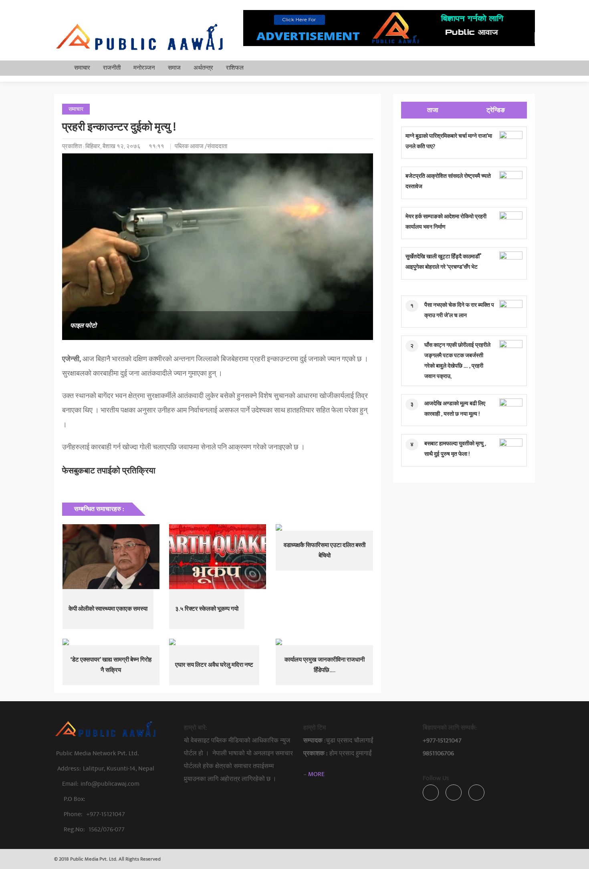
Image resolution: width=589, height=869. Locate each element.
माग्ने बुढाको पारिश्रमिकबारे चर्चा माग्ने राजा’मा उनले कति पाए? (448, 141)
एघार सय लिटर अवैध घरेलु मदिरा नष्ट (214, 665)
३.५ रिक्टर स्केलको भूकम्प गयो (206, 609)
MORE (316, 774)
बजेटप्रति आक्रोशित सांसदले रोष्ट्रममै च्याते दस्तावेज (448, 181)
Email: (100, 783)
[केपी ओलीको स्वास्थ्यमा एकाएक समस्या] (111, 556)
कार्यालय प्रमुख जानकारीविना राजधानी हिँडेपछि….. (324, 665)
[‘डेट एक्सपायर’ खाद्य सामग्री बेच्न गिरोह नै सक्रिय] (111, 642)
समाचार (82, 68)
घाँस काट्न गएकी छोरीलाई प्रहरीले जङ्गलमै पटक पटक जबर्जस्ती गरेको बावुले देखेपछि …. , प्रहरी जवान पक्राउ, (457, 360)
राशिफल (235, 68)
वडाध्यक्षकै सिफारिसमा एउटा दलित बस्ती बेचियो (324, 550)
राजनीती (112, 68)
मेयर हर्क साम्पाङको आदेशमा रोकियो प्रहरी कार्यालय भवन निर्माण (445, 221)
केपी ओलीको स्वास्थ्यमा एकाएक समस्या (108, 609)
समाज (174, 68)
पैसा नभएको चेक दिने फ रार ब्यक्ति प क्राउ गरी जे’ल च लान (459, 310)
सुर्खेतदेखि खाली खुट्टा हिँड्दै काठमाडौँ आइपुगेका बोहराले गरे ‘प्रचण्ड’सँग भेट (442, 262)
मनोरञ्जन (144, 68)
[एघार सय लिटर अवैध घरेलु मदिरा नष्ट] (217, 642)
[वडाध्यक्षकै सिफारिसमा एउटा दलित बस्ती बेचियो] (324, 527)
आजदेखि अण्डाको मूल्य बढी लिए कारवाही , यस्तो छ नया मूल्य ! (454, 408)
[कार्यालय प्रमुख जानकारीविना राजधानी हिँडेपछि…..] (324, 642)
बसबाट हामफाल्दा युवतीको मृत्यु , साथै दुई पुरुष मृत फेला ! (455, 449)
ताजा (432, 110)
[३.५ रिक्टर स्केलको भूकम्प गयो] (217, 556)
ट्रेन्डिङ (495, 110)
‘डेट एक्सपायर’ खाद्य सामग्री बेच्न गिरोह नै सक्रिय (111, 665)
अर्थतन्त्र (203, 68)
